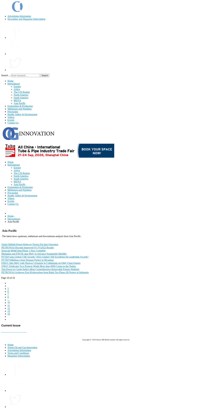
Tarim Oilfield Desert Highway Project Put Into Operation (29, 244)
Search (45, 75)
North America (21, 95)
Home (10, 81)
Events (10, 120)
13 (8, 311)
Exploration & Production (20, 106)
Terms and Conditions (18, 353)
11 (8, 305)
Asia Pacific (19, 103)
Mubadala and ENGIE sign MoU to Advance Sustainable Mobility (34, 253)
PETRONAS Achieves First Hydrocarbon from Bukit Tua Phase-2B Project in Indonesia (45, 272)
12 (8, 308)
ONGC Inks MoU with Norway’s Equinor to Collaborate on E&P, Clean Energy (41, 263)
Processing (12, 111)
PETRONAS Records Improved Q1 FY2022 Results (27, 247)
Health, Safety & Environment (22, 114)
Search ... (5, 75)
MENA (17, 100)
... (8, 300)
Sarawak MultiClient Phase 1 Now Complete (23, 250)
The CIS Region (22, 92)
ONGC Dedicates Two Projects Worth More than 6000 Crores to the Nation (38, 266)
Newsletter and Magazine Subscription (26, 19)
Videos (10, 117)
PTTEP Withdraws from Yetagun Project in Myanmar (27, 260)
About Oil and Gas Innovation (22, 347)
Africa (17, 89)
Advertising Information (19, 16)
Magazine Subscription (18, 356)
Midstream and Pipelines (19, 109)
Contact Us (12, 122)
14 (8, 314)
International (13, 83)
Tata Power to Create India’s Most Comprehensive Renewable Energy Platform (40, 269)
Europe (17, 86)
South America (21, 97)
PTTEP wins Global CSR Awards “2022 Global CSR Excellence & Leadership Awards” (45, 257)
